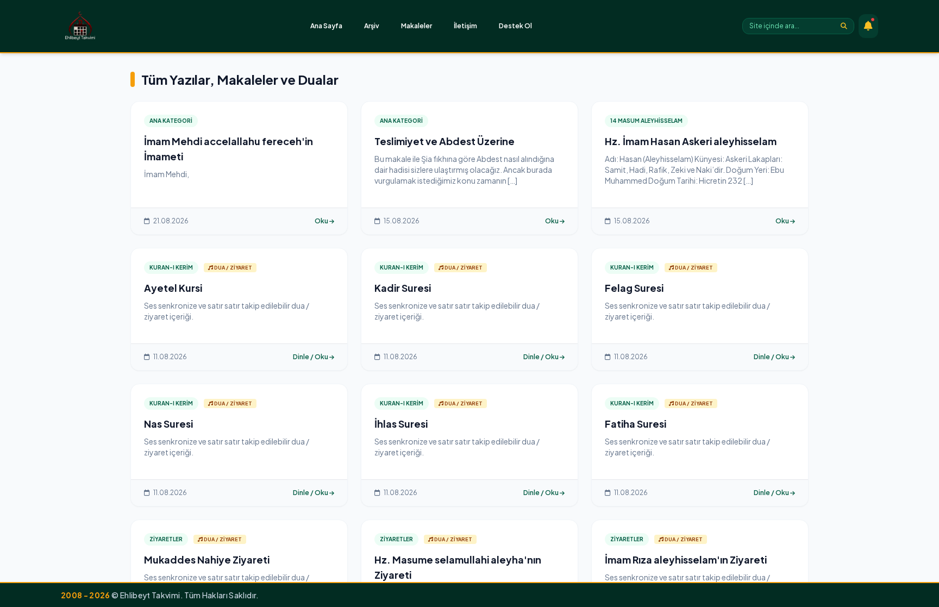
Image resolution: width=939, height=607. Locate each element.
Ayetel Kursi (173, 287)
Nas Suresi (168, 423)
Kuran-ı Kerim (171, 267)
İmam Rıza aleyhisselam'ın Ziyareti (686, 559)
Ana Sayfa (326, 26)
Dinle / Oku (311, 357)
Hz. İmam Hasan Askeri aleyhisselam (691, 141)
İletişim (465, 26)
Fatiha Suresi (635, 423)
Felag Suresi (634, 287)
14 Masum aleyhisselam (646, 120)
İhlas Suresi (401, 423)
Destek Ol (515, 26)
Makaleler (416, 26)
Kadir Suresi (402, 287)
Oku (322, 221)
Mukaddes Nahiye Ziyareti (207, 559)
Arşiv (371, 26)
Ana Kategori (170, 120)
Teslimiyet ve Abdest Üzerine (444, 141)
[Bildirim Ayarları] (868, 26)
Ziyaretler (166, 539)
